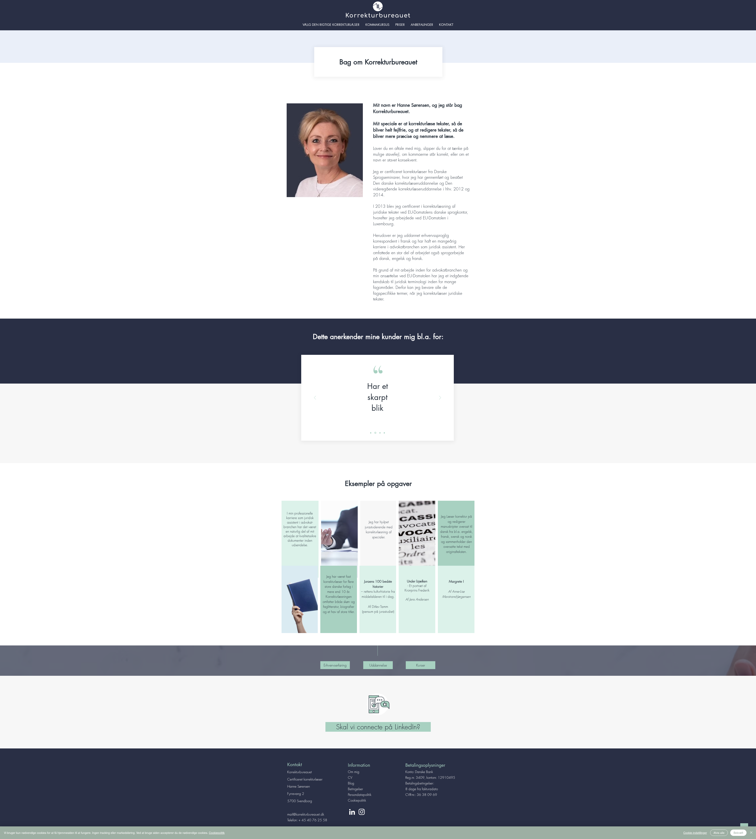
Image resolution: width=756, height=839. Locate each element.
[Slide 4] (384, 432)
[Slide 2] (375, 433)
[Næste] (440, 398)
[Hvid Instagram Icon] (362, 812)
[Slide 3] (380, 432)
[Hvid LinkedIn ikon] (352, 812)
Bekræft (738, 833)
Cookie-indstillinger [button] (695, 833)
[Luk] (751, 833)
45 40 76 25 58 (314, 820)
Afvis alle (718, 833)
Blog (351, 783)
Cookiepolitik (357, 800)
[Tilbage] (315, 398)
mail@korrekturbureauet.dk (305, 814)
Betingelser (355, 789)
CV (350, 777)
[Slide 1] (370, 432)
